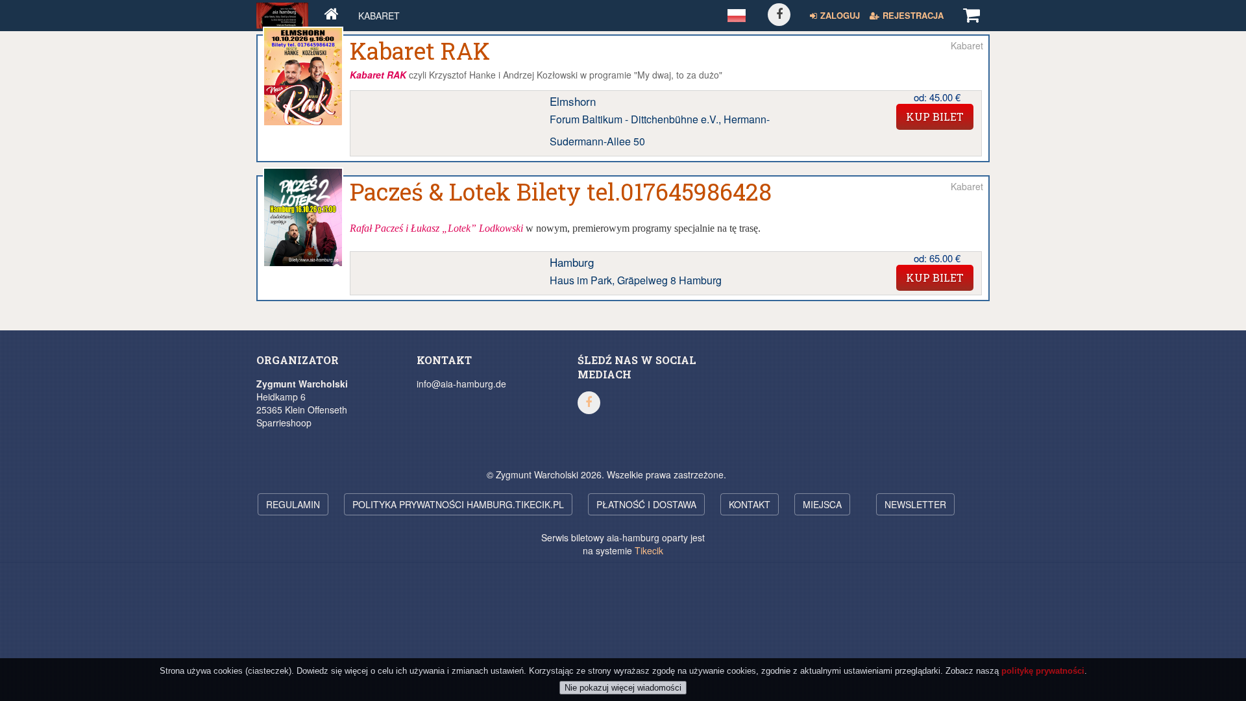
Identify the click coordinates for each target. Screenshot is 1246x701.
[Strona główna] (331, 15)
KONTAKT (749, 504)
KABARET (379, 15)
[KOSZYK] (971, 15)
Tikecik (649, 550)
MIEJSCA (822, 504)
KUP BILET (935, 116)
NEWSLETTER (915, 504)
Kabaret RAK (420, 50)
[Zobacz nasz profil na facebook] (779, 14)
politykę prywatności (1042, 671)
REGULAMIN (293, 504)
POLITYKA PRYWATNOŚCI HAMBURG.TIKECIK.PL (458, 504)
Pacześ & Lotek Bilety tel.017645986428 (561, 191)
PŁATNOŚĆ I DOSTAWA (646, 504)
